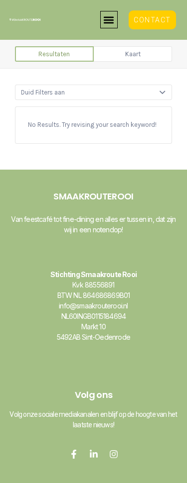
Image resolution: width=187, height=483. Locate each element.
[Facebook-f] (73, 454)
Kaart (133, 54)
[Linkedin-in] (93, 454)
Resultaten (54, 54)
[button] (109, 19)
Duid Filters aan (43, 92)
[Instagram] (113, 454)
